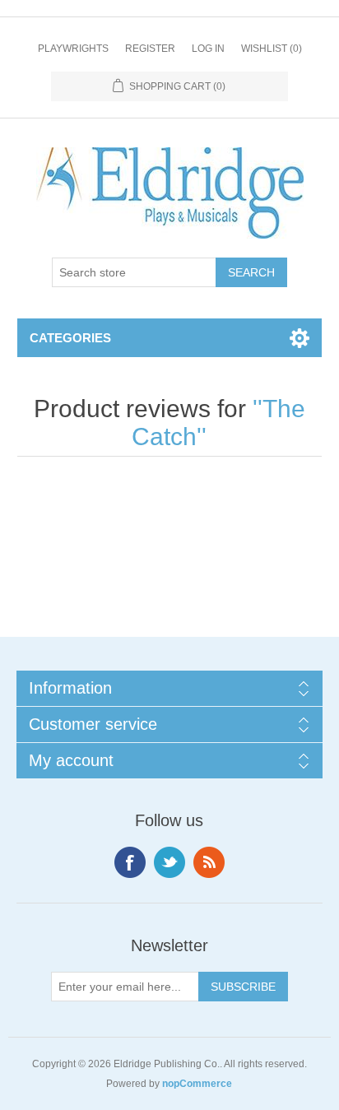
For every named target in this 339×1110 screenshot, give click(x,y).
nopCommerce (197, 1083)
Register (150, 48)
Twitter (169, 862)
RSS (209, 862)
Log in (208, 48)
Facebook (130, 862)
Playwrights (73, 48)
